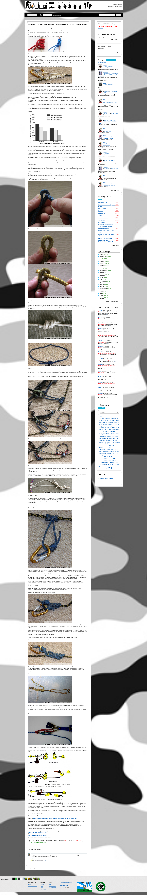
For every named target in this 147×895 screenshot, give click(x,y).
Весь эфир (113, 190)
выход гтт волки (112, 426)
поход (116, 449)
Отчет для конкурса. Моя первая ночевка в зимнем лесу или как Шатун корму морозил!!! (108, 313)
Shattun (102, 291)
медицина (108, 440)
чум (106, 468)
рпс (107, 453)
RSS (118, 52)
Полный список (115, 245)
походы (100, 451)
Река (100, 453)
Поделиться (79, 840)
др (112, 433)
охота (101, 447)
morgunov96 (103, 288)
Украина (106, 464)
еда (114, 433)
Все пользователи (115, 39)
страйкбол (110, 458)
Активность (65, 3)
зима (117, 433)
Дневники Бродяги (109, 431)
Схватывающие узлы (34, 837)
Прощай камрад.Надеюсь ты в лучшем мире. (108, 69)
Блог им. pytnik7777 (102, 389)
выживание (103, 422)
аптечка (116, 416)
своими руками (115, 455)
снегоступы (115, 457)
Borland (100, 351)
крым (100, 438)
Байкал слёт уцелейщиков (110, 418)
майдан (104, 440)
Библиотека (101, 213)
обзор (108, 444)
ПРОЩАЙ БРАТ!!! (107, 67)
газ (105, 427)
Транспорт (106, 120)
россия (103, 453)
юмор (110, 468)
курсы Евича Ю (105, 438)
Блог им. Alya (106, 91)
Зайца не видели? (114, 113)
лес (118, 438)
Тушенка (101, 464)
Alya (101, 268)
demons (102, 286)
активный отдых (110, 416)
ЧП (119, 466)
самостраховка (41, 837)
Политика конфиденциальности (67, 882)
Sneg (99, 376)
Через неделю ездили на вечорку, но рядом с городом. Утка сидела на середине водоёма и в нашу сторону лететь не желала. (108, 148)
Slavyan (102, 263)
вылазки (116, 424)
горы (111, 427)
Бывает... (110, 176)
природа (110, 451)
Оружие (105, 160)
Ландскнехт (112, 438)
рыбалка (111, 453)
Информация (72, 3)
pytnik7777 (103, 282)
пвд (109, 447)
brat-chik (100, 317)
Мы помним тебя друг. (103, 186)
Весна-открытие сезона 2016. (104, 385)
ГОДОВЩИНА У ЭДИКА (108, 138)
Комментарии (111, 60)
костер (116, 436)
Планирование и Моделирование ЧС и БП (105, 241)
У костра (100, 215)
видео (101, 420)
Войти (109, 6)
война (110, 420)
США (114, 458)
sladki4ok (102, 272)
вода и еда (106, 420)
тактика (117, 458)
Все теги (101, 407)
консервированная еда (105, 436)
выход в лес (105, 426)
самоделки (102, 455)
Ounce (101, 254)
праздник (105, 451)
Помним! (100, 87)
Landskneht (103, 270)
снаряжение (108, 457)
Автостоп (104, 416)
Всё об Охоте (106, 113)
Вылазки (105, 176)
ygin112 (102, 265)
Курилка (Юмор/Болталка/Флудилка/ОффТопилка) (105, 225)
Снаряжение (106, 153)
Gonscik (102, 261)
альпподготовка (48, 837)
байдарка (102, 418)
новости (117, 440)
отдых (116, 445)
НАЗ (113, 440)
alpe (101, 293)
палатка (105, 447)
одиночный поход (114, 444)
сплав (105, 458)
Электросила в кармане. (108, 154)
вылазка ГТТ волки (107, 424)
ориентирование (104, 445)
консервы (112, 436)
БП (117, 418)
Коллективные (47, 14)
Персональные (57, 14)
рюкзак (117, 453)
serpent (102, 298)
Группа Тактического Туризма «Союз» (106, 353)
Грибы (113, 427)
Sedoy (101, 277)
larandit (102, 284)
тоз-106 (116, 462)
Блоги (56, 3)
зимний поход (108, 434)
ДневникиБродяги (105, 433)
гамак (108, 427)
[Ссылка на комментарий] (45, 860)
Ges (101, 259)
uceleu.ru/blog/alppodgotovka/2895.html (37, 835)
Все (41, 14)
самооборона (108, 455)
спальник (101, 458)
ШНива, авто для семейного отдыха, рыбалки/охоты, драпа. (107, 122)
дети (118, 429)
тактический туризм (107, 462)
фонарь (107, 466)
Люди (59, 3)
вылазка (110, 422)
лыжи (101, 440)
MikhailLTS (39, 842)
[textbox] (109, 413)
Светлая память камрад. (103, 132)
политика (103, 449)
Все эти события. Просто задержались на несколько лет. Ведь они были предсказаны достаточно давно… (107, 79)
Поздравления (115, 447)
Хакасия (111, 466)
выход (100, 426)
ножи (108, 442)
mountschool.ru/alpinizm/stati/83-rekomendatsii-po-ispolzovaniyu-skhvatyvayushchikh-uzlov (55, 818)
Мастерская (101, 222)
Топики (51, 3)
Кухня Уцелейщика (103, 228)
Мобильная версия (64, 885)
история (114, 434)
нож (105, 442)
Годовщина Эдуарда (108, 85)
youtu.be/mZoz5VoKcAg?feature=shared (106, 156)
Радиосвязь (116, 451)
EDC (101, 416)
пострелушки (110, 449)
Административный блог (108, 66)
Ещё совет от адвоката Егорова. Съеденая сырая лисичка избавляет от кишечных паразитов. (107, 95)
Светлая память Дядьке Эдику (105, 139)
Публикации (102, 62)
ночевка (112, 442)
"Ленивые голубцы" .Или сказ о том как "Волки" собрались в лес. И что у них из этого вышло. (108, 396)
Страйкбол (101, 220)
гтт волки (105, 429)
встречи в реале (115, 420)
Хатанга (116, 466)
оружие (111, 446)
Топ (100, 199)
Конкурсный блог (103, 202)
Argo (101, 279)
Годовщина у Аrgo (107, 131)
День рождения (113, 429)
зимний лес (102, 434)
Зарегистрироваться (117, 6)
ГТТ (116, 427)
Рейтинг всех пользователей (112, 301)
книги (117, 434)
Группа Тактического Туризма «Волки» (106, 335)
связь (101, 457)
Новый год (101, 442)
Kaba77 (102, 295)
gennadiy (102, 275)
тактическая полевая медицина (109, 460)
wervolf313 (103, 256)
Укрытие (111, 464)
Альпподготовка (104, 46)
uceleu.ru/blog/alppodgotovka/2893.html (37, 832)
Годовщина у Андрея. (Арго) (109, 185)
